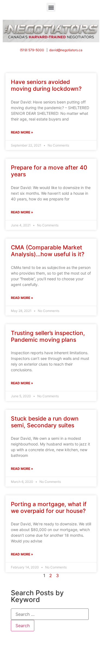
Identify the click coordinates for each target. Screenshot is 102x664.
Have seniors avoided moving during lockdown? (46, 85)
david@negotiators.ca (65, 50)
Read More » (22, 132)
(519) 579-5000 (32, 50)
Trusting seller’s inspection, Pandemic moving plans (48, 336)
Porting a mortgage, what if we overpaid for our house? (48, 507)
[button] (51, 7)
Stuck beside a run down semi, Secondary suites (45, 422)
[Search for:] (50, 614)
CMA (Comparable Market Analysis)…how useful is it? (47, 251)
